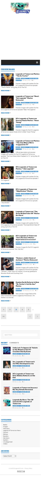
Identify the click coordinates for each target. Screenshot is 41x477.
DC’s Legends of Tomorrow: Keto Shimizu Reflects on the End (24, 375)
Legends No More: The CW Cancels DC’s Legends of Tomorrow (23, 401)
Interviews (6, 428)
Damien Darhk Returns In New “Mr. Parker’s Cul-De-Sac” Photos (27, 284)
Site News (6, 438)
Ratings (5, 434)
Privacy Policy (28, 468)
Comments (14, 343)
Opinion (5, 432)
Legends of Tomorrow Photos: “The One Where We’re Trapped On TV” (28, 143)
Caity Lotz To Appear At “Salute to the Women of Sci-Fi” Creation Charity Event (25, 349)
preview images (8, 69)
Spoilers (18, 80)
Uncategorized (7, 442)
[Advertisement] (20, 35)
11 (4, 316)
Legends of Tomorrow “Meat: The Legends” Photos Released (27, 98)
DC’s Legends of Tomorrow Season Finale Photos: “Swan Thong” (27, 120)
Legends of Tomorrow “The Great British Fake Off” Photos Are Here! (28, 213)
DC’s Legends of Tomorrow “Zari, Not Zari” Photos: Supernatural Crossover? (26, 237)
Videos (5, 444)
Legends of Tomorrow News (29, 78)
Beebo (5, 425)
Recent (4, 343)
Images (18, 78)
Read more (5, 90)
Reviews (5, 436)
